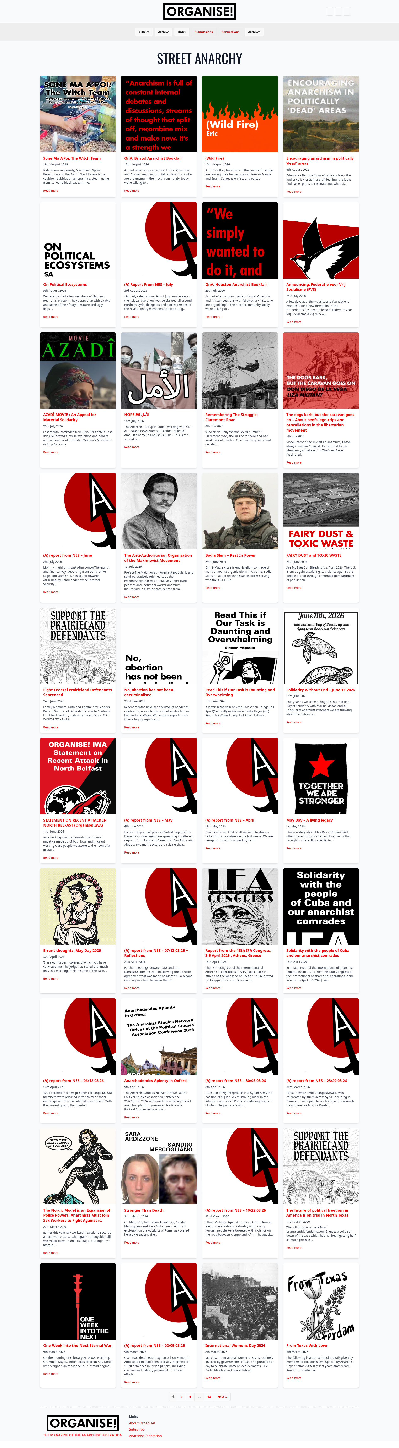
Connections (230, 32)
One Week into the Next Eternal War (77, 1345)
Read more (50, 190)
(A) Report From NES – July (148, 284)
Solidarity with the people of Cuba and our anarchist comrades (317, 953)
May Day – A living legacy (309, 820)
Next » (222, 1397)
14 (209, 1397)
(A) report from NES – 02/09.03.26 (154, 1345)
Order (182, 32)
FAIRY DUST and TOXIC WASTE (313, 555)
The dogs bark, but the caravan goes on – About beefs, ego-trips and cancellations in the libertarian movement (320, 422)
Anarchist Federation (145, 1435)
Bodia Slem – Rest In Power (230, 555)
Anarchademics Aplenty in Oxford (155, 1080)
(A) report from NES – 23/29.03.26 (316, 1080)
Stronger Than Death (144, 1210)
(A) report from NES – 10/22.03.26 (235, 1210)
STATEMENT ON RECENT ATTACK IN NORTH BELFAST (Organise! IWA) (75, 823)
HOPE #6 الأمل (136, 414)
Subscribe (137, 1429)
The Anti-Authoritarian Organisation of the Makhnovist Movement (158, 558)
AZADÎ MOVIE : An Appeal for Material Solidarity (69, 417)
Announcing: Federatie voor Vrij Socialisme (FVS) (315, 287)
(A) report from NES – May (148, 820)
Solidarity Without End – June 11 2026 (320, 689)
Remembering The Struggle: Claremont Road (231, 417)
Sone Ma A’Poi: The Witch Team (72, 158)
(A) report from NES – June (67, 555)
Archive (163, 32)
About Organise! (142, 1423)
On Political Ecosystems (65, 284)
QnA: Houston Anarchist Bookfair (236, 284)
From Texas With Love (306, 1345)
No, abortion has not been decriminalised (148, 692)
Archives (254, 32)
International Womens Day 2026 (235, 1345)
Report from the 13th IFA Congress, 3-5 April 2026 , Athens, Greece (238, 953)
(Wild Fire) (214, 158)
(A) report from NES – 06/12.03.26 (73, 1080)
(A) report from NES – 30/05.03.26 (235, 1080)
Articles (144, 32)
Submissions (204, 32)
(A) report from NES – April (229, 820)
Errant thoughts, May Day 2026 (72, 950)
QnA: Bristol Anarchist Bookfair (153, 158)
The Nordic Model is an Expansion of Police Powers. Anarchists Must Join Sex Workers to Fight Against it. (76, 1215)
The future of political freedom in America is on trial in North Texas (317, 1213)
